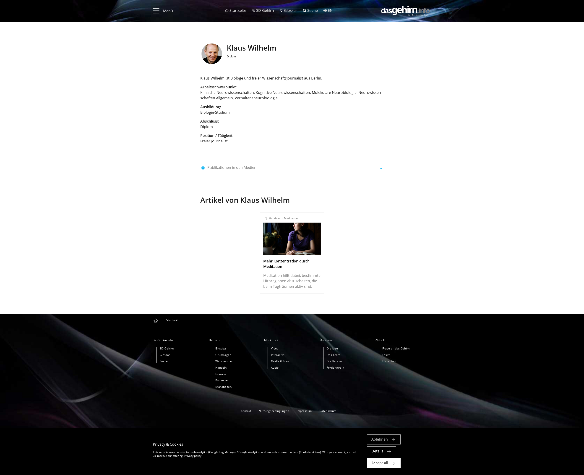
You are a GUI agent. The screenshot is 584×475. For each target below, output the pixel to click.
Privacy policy (192, 456)
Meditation (291, 218)
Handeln (274, 218)
